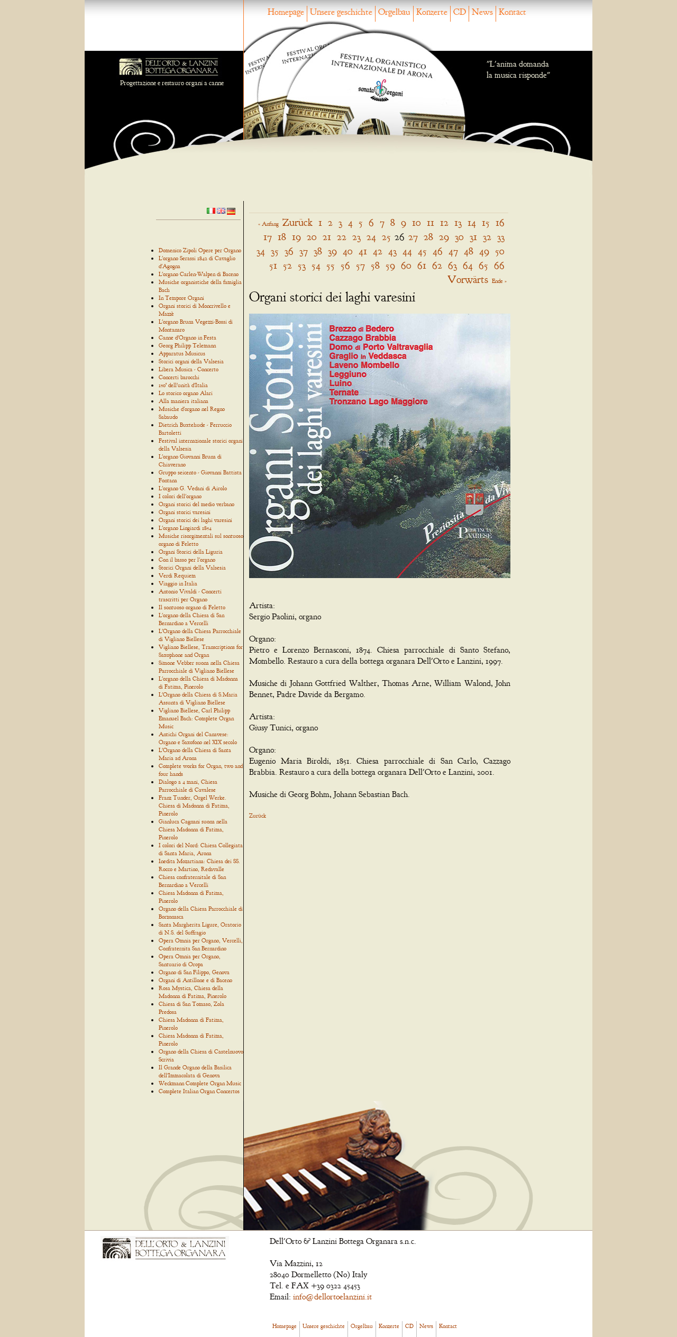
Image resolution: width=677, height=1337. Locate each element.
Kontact (512, 11)
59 (390, 265)
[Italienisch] (211, 210)
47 (453, 251)
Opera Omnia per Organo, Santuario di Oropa (190, 960)
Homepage (286, 11)
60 (406, 265)
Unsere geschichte (341, 11)
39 (332, 251)
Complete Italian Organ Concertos (199, 1091)
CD (459, 11)
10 (416, 222)
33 (501, 236)
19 (296, 236)
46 (438, 251)
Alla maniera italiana (183, 401)
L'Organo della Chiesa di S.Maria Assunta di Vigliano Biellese (198, 698)
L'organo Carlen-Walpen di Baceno (199, 274)
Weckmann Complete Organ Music (200, 1083)
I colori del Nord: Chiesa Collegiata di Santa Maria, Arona (201, 849)
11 (430, 222)
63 (452, 265)
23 (356, 236)
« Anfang (268, 223)
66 (499, 265)
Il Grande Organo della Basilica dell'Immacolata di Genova (195, 1071)
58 (375, 265)
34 (261, 251)
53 (302, 265)
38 (318, 251)
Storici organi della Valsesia (191, 361)
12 (444, 222)
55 (330, 265)
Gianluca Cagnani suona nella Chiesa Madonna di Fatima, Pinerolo (193, 829)
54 (316, 265)
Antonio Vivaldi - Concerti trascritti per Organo (190, 595)
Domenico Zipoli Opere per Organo (200, 250)
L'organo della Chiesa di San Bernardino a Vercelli (191, 619)
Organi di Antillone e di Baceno (195, 980)
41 (363, 251)
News (482, 11)
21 (327, 236)
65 (483, 265)
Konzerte (431, 11)
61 (421, 265)
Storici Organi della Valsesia (192, 567)
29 (444, 236)
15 (486, 222)
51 (273, 265)
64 (468, 265)
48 (468, 251)
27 (413, 236)
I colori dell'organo (180, 496)
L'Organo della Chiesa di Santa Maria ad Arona (195, 754)
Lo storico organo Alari (186, 393)
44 (407, 251)
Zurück (297, 222)
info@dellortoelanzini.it (332, 1297)
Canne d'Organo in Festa (187, 337)
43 (392, 251)
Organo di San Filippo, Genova (194, 972)
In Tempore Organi (181, 297)
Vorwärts (467, 279)
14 (472, 222)
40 (348, 251)
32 (487, 236)
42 (377, 251)
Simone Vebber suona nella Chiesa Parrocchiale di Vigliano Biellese (199, 666)
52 (287, 265)
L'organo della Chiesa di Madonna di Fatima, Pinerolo (198, 682)
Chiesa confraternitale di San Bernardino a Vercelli (192, 881)
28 (428, 236)
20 (312, 236)
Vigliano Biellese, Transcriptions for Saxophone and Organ (201, 650)
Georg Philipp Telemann (187, 345)
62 (437, 265)
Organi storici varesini (185, 512)
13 (458, 222)
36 (289, 251)
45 (422, 251)
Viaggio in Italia (178, 583)
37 (303, 251)
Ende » (499, 281)
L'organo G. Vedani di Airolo (193, 488)
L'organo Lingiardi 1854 (185, 528)
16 (500, 222)
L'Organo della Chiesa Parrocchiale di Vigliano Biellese (200, 635)
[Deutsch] (231, 210)
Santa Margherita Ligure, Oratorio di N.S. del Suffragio (200, 928)
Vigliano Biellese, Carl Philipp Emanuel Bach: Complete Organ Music (196, 718)
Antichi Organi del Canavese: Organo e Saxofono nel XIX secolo (198, 738)
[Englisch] (221, 210)
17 (267, 236)
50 (500, 251)
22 (341, 236)
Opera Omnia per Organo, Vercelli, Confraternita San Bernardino (201, 944)
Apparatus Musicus (182, 353)
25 (386, 236)
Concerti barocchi (179, 377)
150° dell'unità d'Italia (183, 385)
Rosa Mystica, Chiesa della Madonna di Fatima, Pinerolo (192, 992)
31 (473, 236)
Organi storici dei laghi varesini (195, 520)
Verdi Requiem (177, 575)
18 (282, 236)
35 (275, 251)
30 (459, 236)
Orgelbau (394, 11)
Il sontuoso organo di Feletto (192, 607)
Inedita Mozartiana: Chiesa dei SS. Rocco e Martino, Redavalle (199, 865)
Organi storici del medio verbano (196, 504)
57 (360, 265)
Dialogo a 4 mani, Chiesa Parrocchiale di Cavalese (188, 785)
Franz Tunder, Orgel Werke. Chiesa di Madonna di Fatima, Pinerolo (194, 805)
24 (371, 236)
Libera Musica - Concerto (188, 369)
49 (484, 251)
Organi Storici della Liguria (191, 551)
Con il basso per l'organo (187, 559)
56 (345, 265)
